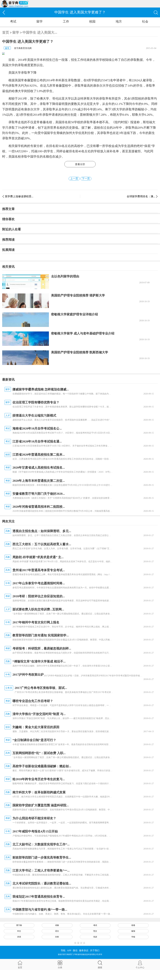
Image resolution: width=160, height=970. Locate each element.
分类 (60, 967)
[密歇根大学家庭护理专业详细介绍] (25, 319)
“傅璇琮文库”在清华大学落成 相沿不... (39, 661)
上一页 (74, 178)
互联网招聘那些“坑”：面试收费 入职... (39, 753)
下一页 (86, 178)
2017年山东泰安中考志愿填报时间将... (38, 583)
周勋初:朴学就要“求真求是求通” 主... (38, 557)
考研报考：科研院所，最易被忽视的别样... (41, 648)
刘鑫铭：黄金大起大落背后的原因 (35, 727)
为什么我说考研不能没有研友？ (34, 818)
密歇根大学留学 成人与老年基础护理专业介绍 (82, 333)
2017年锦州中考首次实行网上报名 (35, 622)
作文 (19, 931)
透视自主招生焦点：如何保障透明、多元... (41, 531)
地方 (119, 21)
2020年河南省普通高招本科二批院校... (38, 506)
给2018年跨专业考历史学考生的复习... (38, 779)
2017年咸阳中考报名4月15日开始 (35, 831)
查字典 (19, 925)
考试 (13, 21)
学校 (133, 937)
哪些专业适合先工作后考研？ (32, 701)
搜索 (100, 967)
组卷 (133, 925)
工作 (66, 21)
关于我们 (94, 950)
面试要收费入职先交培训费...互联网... (38, 609)
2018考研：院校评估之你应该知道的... (38, 596)
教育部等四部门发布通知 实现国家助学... (40, 635)
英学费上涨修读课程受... (19, 196)
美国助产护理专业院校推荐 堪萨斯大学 (78, 295)
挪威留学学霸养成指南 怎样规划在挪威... (40, 389)
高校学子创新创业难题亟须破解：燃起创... (41, 766)
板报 (133, 931)
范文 (95, 931)
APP (69, 950)
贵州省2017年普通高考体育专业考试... (38, 570)
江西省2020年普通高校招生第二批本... (38, 454)
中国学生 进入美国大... (39, 32)
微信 (75, 950)
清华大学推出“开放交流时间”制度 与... (39, 714)
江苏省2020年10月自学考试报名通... (37, 441)
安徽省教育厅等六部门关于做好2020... (38, 493)
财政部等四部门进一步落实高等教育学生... (41, 857)
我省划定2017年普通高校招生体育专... (38, 896)
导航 (63, 950)
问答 (57, 937)
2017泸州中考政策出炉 (28, 674)
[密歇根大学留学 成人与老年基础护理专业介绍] (25, 338)
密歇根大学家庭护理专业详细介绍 (74, 314)
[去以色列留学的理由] (25, 281)
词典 (57, 925)
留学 (39, 21)
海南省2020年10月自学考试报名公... (37, 428)
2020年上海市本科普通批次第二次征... (38, 480)
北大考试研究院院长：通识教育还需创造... (41, 883)
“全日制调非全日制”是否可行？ (34, 740)
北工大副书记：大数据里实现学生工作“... (41, 844)
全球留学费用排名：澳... (141, 196)
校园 (92, 21)
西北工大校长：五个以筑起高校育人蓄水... (41, 544)
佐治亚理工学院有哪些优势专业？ (35, 402)
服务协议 (83, 950)
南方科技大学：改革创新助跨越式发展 (39, 792)
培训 (95, 937)
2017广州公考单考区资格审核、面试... (41, 688)
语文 (57, 931)
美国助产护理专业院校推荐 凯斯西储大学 (79, 352)
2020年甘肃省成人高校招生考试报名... (38, 467)
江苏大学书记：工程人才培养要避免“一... (41, 870)
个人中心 (140, 967)
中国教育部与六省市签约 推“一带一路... (39, 909)
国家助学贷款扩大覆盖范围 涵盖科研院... (40, 805)
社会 (145, 21)
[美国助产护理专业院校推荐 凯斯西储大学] (25, 357)
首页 (5, 32)
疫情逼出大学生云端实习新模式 (34, 415)
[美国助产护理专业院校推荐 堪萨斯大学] (25, 300)
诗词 (19, 937)
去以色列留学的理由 (65, 276)
